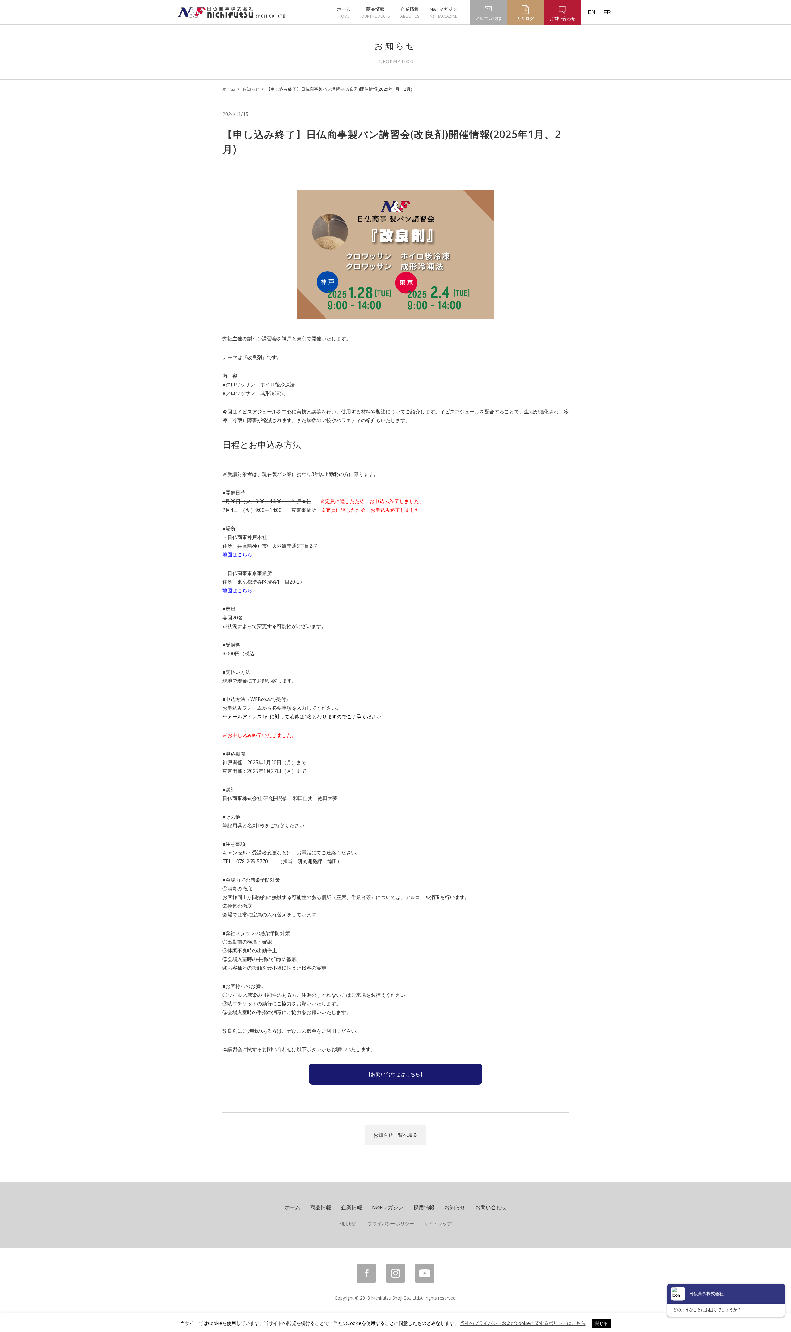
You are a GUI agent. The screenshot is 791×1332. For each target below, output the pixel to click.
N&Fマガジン (443, 12)
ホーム (344, 12)
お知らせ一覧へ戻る (395, 1135)
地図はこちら (237, 554)
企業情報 (409, 12)
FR (607, 12)
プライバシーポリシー (391, 1223)
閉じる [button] (601, 1323)
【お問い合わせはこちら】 (395, 1074)
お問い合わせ (491, 1207)
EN (591, 12)
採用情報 (423, 1207)
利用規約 (348, 1223)
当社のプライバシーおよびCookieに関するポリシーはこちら (523, 1323)
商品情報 (375, 12)
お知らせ (251, 89)
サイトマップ (438, 1223)
